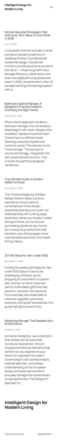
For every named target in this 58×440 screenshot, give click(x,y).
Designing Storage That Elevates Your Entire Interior (29, 322)
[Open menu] (51, 7)
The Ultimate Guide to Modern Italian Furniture (24, 181)
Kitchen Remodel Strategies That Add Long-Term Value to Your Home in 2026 (27, 35)
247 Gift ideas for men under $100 (26, 255)
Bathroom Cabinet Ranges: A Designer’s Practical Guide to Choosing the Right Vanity (23, 106)
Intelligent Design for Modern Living (18, 7)
